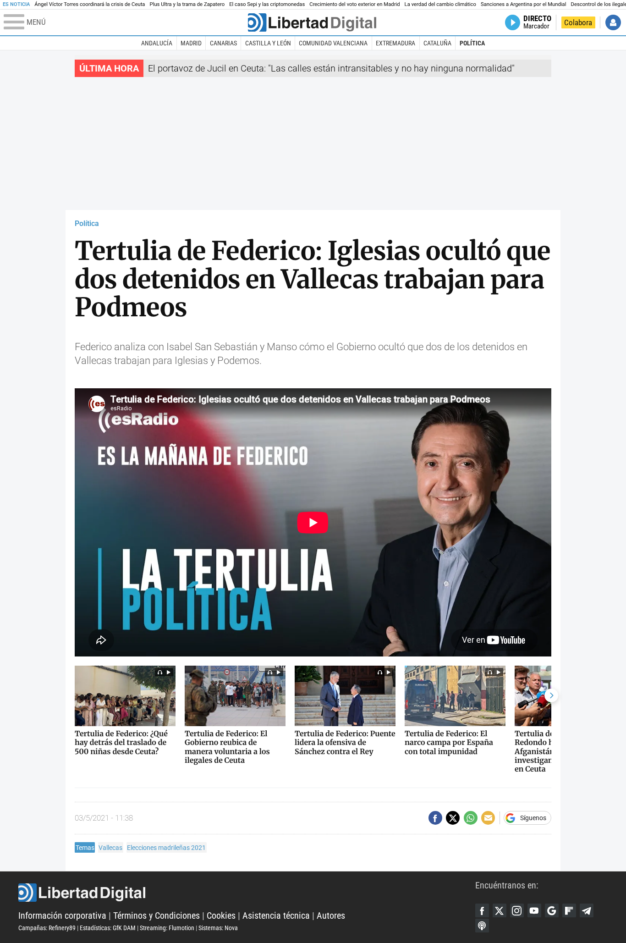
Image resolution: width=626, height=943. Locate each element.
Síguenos (533, 818)
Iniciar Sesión (613, 22)
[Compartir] (435, 818)
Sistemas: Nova (218, 928)
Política (472, 43)
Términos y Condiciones (156, 915)
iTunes (482, 925)
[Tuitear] (453, 818)
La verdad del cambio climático (440, 4)
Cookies (221, 915)
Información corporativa (62, 915)
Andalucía (156, 43)
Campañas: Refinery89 (47, 928)
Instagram (517, 910)
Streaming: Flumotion (167, 928)
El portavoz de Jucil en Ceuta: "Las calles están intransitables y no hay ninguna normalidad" (331, 68)
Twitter (499, 910)
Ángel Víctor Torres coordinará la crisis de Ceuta (89, 4)
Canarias (223, 43)
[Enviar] (471, 818)
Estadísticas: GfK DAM (108, 928)
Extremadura (395, 43)
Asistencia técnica (276, 915)
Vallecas (110, 847)
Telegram (586, 910)
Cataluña (437, 43)
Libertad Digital (246, 892)
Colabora (578, 22)
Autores (331, 915)
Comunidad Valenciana (333, 43)
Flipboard (569, 910)
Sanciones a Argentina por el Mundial (523, 4)
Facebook (482, 910)
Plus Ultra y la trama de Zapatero (187, 4)
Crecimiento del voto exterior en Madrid (354, 4)
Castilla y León (268, 43)
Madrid (191, 43)
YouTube (534, 910)
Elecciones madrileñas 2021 (166, 847)
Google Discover (552, 910)
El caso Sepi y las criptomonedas (267, 4)
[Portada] (312, 22)
